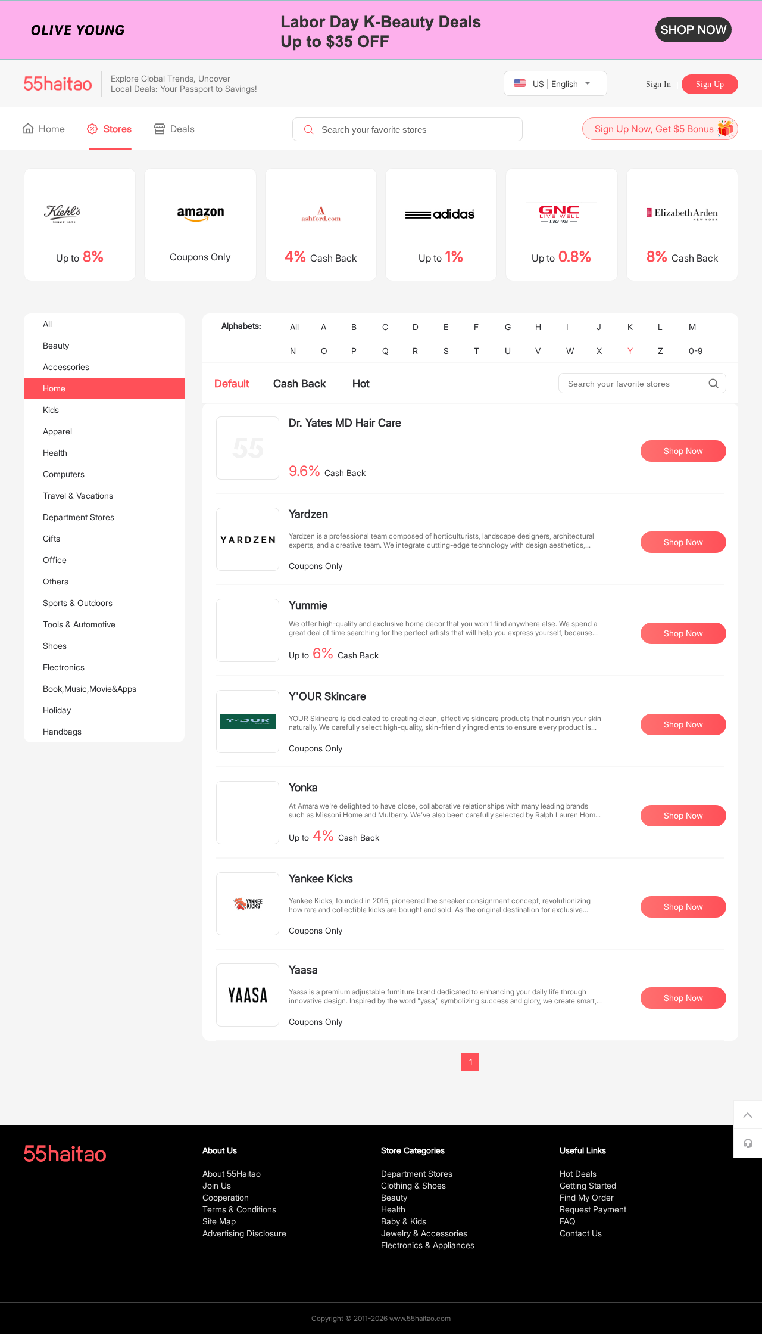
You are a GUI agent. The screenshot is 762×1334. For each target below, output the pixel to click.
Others (55, 581)
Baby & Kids (403, 1221)
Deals (181, 129)
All (47, 324)
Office (55, 560)
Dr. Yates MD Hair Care (345, 422)
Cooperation (225, 1197)
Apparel (57, 431)
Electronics (64, 667)
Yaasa (303, 969)
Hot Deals (578, 1173)
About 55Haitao (231, 1173)
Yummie (308, 605)
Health (55, 452)
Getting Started (588, 1185)
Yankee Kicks (321, 878)
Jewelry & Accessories (424, 1233)
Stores (116, 129)
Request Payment (593, 1209)
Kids (51, 410)
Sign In (658, 84)
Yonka (303, 787)
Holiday (57, 710)
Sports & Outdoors (78, 603)
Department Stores (78, 517)
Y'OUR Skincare (327, 696)
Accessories (66, 367)
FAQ (568, 1221)
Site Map (219, 1221)
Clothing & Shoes (413, 1185)
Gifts (51, 538)
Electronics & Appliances (427, 1245)
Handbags (62, 731)
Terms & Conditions (239, 1209)
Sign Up (710, 84)
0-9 (695, 351)
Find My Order (587, 1197)
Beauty (56, 345)
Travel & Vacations (78, 495)
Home (50, 129)
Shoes (55, 645)
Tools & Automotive (79, 624)
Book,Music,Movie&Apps (89, 688)
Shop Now (683, 451)
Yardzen (308, 514)
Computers (64, 474)
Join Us (216, 1185)
